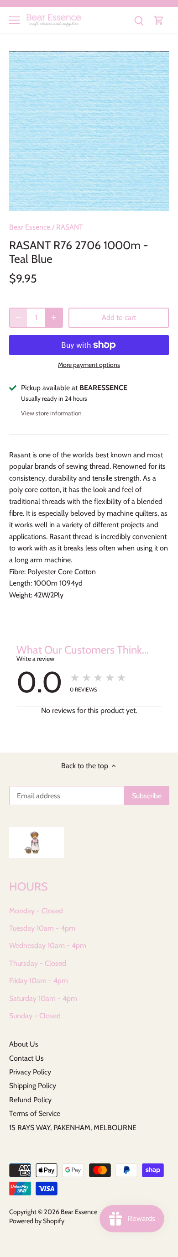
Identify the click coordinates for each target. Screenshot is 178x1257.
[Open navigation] (14, 20)
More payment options (89, 364)
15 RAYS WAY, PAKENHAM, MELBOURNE (72, 1127)
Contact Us (26, 1058)
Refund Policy (30, 1099)
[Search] (139, 19)
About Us (23, 1044)
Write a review (35, 658)
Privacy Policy (30, 1072)
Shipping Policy (32, 1085)
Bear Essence (29, 227)
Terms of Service (34, 1113)
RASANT (69, 227)
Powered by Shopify (36, 1221)
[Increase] (54, 317)
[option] (89, 131)
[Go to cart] (158, 19)
